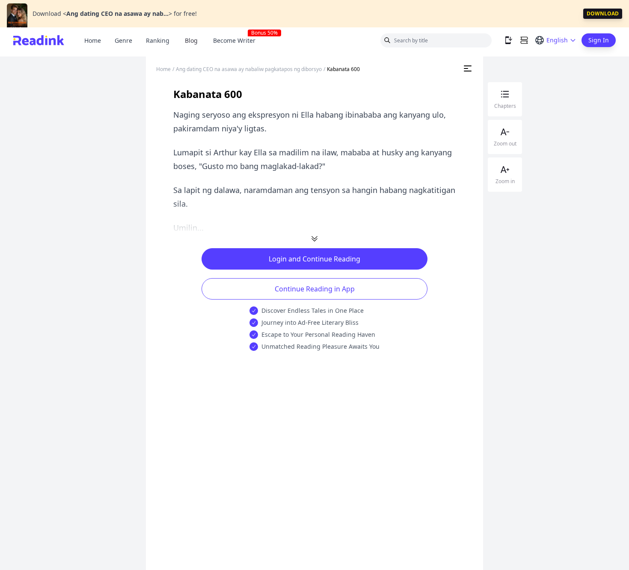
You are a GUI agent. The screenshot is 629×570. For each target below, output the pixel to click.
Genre (123, 40)
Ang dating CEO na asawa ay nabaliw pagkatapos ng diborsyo (249, 69)
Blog (191, 40)
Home (92, 40)
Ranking (157, 40)
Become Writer (237, 40)
